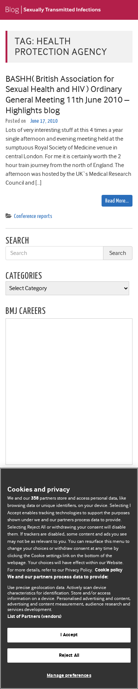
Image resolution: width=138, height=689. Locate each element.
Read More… (117, 201)
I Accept (69, 635)
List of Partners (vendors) (34, 616)
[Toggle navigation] (123, 10)
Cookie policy (109, 570)
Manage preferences (69, 675)
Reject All (69, 655)
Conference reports (33, 216)
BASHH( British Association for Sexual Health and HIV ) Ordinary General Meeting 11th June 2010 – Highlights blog (67, 94)
